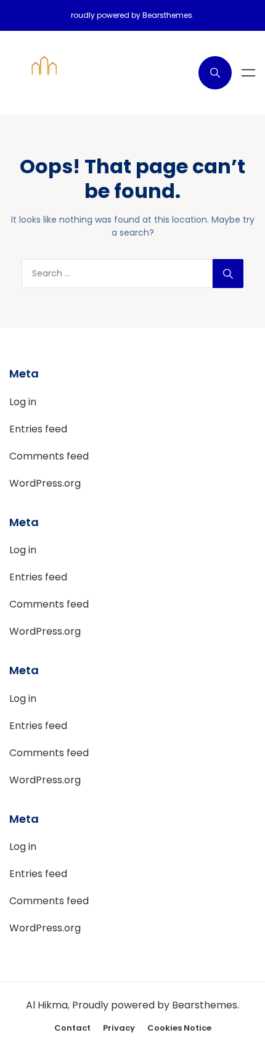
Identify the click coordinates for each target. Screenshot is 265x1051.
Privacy (119, 1028)
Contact (72, 1028)
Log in (22, 402)
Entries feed (38, 429)
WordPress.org (45, 483)
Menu (248, 72)
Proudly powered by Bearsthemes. (155, 1005)
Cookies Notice (179, 1028)
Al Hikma (47, 1005)
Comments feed (49, 456)
